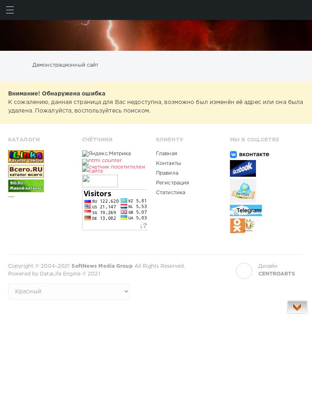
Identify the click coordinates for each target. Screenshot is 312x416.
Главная (166, 154)
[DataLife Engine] (156, 35)
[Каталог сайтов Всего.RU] (40, 171)
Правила (167, 173)
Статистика (170, 193)
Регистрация (172, 183)
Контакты (168, 163)
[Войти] (302, 10)
